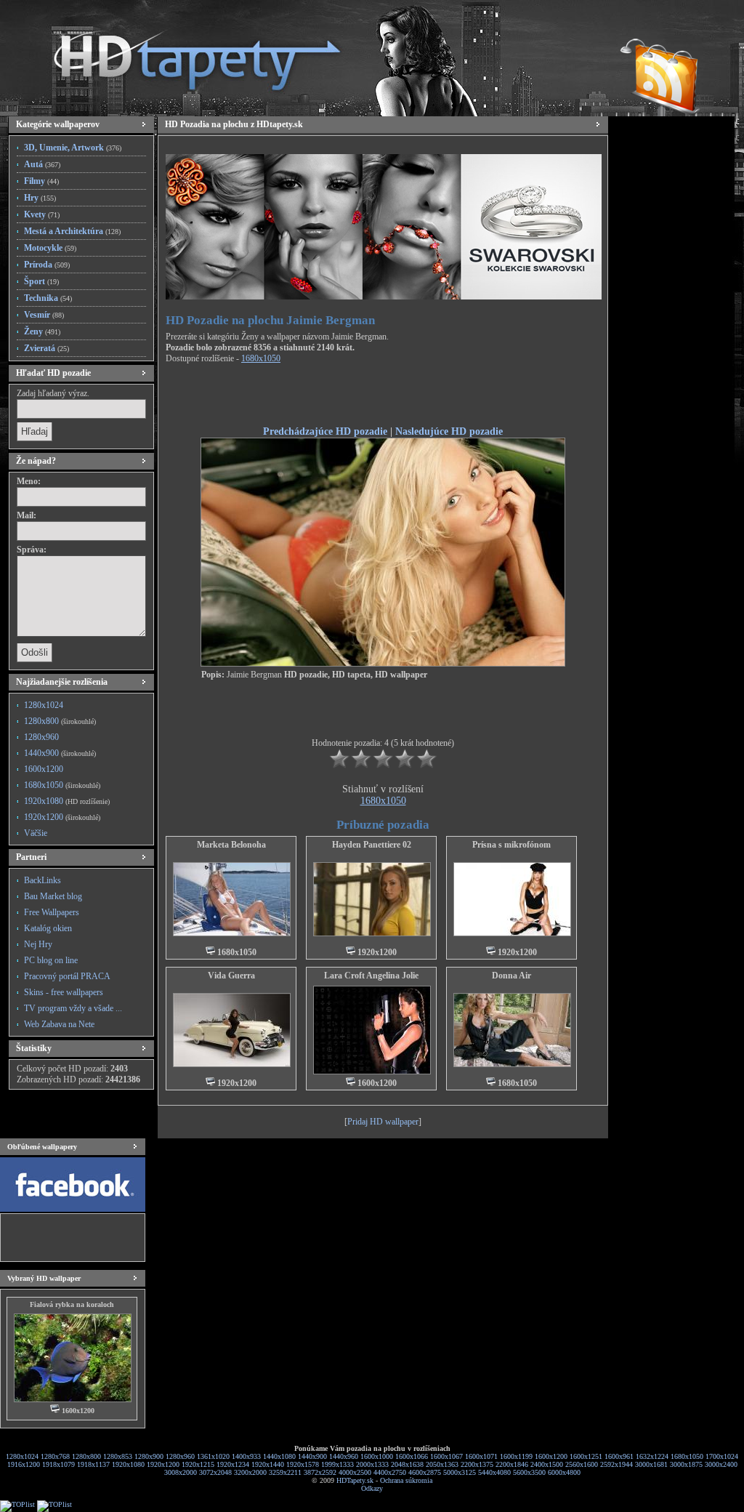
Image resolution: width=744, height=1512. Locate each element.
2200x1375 (477, 1464)
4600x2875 (424, 1472)
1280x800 (60, 721)
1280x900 (148, 1456)
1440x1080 (279, 1456)
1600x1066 (411, 1456)
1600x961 (619, 1456)
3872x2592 (320, 1472)
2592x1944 (616, 1464)
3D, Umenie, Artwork (72, 147)
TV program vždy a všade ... (73, 1008)
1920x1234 (233, 1464)
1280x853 (117, 1456)
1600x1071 (481, 1456)
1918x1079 (58, 1464)
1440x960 (343, 1456)
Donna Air (511, 975)
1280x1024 (43, 705)
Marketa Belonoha (231, 845)
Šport (41, 281)
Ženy (42, 331)
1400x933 (246, 1456)
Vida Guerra (231, 975)
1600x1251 (586, 1456)
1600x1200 (43, 769)
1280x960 (41, 737)
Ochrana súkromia (406, 1480)
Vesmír (44, 315)
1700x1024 (721, 1456)
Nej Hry (38, 944)
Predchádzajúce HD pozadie (325, 431)
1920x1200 (62, 817)
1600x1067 (446, 1456)
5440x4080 (494, 1472)
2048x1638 (407, 1464)
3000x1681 (651, 1464)
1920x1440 (267, 1464)
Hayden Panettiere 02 (371, 845)
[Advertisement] (383, 397)
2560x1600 (581, 1464)
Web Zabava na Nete (59, 1024)
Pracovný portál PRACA (67, 976)
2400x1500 (546, 1464)
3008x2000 (180, 1472)
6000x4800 (564, 1472)
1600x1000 (376, 1456)
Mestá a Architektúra (72, 231)
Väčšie (35, 833)
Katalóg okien (48, 928)
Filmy (41, 181)
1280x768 (55, 1456)
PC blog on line (51, 960)
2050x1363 (442, 1464)
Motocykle (50, 248)
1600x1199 (516, 1456)
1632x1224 (652, 1456)
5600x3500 (529, 1472)
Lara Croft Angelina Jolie (371, 975)
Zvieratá (46, 348)
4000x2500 (355, 1472)
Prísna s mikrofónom (511, 845)
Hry (40, 198)
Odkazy (372, 1488)
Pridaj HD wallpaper (382, 1122)
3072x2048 (215, 1472)
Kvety (42, 214)
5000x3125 (459, 1472)
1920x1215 (198, 1464)
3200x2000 (250, 1472)
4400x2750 (389, 1472)
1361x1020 (213, 1456)
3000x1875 (686, 1464)
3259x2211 (285, 1472)
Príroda (47, 265)
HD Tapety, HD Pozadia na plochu (183, 54)
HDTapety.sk (354, 1480)
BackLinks (42, 880)
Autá (42, 164)
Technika (48, 298)
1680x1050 (62, 785)
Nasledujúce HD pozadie (449, 431)
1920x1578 (302, 1464)
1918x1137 (93, 1464)
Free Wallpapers (51, 912)
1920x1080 (67, 801)
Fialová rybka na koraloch (72, 1304)
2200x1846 (512, 1464)
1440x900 (60, 753)
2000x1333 (372, 1464)
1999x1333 (337, 1464)
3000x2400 (721, 1464)
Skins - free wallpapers (63, 992)
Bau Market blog (53, 896)
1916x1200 (23, 1464)
